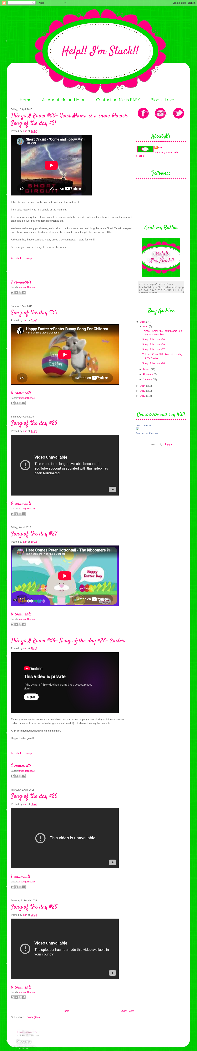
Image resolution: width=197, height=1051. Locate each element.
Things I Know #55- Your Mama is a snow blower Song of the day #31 (69, 119)
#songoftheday (27, 287)
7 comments (21, 282)
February (148, 374)
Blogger (168, 444)
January (148, 379)
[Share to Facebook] (24, 292)
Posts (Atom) (34, 1017)
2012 (143, 395)
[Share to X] (20, 292)
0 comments (21, 393)
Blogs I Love (162, 99)
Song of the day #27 (34, 534)
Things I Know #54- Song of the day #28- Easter (68, 640)
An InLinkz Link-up (21, 258)
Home (25, 99)
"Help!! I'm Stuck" (144, 425)
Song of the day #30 (34, 312)
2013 (143, 390)
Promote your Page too (147, 433)
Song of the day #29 (34, 423)
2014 (143, 385)
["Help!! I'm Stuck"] (137, 429)
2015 (143, 322)
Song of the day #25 (34, 907)
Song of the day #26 (34, 796)
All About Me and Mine (63, 99)
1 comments (21, 876)
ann (25, 131)
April (146, 326)
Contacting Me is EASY (118, 99)
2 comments (21, 766)
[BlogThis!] (16, 292)
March (147, 369)
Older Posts (127, 1010)
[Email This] (13, 292)
